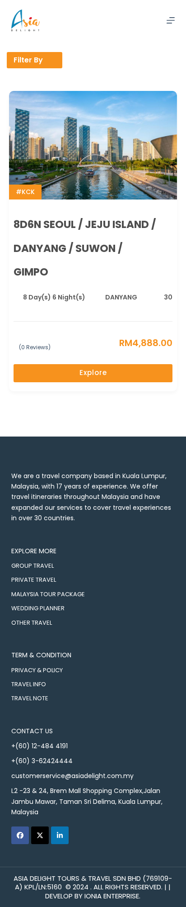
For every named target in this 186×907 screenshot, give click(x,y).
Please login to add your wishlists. (168, 224)
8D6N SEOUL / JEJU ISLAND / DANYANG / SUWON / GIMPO (85, 248)
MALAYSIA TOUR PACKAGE (48, 594)
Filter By (28, 60)
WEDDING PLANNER (38, 608)
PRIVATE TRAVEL (33, 579)
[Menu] (171, 20)
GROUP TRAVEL (32, 565)
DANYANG (121, 297)
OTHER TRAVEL (31, 622)
